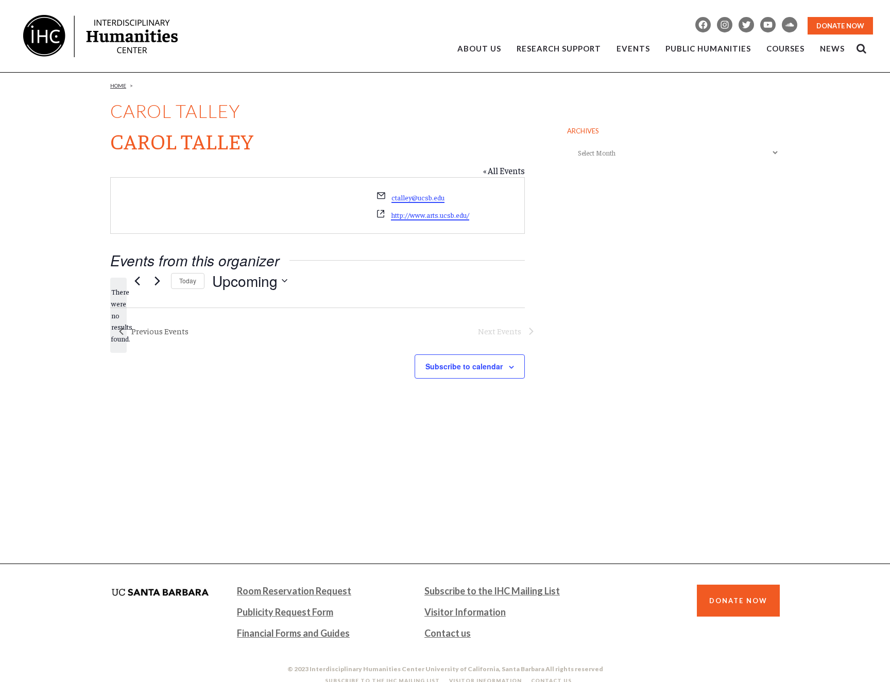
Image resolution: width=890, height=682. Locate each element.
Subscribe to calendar (464, 366)
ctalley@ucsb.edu (417, 197)
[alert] (118, 315)
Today (187, 280)
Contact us (447, 633)
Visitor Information (465, 612)
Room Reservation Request (294, 590)
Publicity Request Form (285, 612)
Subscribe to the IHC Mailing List (492, 590)
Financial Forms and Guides (293, 633)
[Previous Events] (137, 281)
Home (118, 85)
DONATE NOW (840, 26)
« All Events (504, 170)
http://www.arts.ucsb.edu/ (430, 214)
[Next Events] (157, 281)
